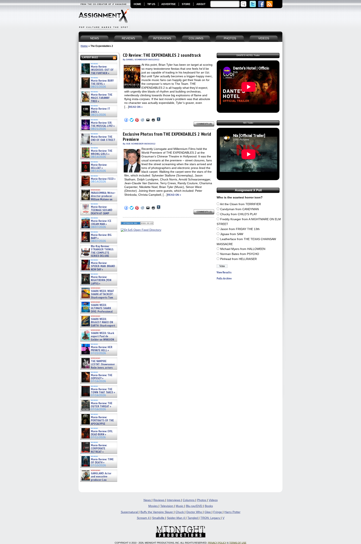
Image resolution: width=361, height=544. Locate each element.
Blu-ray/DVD (194, 506)
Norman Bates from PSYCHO (239, 254)
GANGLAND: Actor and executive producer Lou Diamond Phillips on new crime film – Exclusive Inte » (98, 480)
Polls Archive (224, 278)
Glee (208, 512)
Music (180, 506)
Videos (213, 500)
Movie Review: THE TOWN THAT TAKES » (103, 391)
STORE (186, 4)
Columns (189, 500)
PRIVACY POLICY (217, 542)
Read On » (136, 106)
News (148, 500)
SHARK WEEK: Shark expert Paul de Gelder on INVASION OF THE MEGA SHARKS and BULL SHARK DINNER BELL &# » (98, 341)
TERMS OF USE (237, 542)
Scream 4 (143, 518)
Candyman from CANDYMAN (239, 209)
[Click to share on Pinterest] (137, 120)
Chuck (180, 512)
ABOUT (200, 4)
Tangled (193, 518)
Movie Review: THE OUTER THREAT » (101, 405)
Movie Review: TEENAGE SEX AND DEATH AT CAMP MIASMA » (96, 211)
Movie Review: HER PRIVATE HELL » (101, 349)
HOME (137, 4)
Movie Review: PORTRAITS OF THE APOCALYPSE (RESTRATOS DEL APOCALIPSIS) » (97, 424)
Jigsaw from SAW (231, 234)
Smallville (158, 518)
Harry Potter (232, 512)
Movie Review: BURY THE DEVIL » (102, 82)
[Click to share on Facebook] (126, 120)
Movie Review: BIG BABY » (101, 236)
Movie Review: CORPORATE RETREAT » (99, 448)
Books (209, 506)
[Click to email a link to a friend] (148, 120)
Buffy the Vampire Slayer (157, 512)
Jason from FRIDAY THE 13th (240, 229)
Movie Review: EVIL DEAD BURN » (102, 433)
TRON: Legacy (210, 518)
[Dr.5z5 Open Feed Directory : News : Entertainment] (141, 229)
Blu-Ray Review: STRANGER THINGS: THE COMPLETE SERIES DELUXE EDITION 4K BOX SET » (97, 253)
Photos (202, 500)
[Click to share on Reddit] (142, 120)
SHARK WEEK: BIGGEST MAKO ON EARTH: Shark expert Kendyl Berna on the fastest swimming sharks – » (98, 326)
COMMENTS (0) (204, 124)
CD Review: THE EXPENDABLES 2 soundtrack (162, 55)
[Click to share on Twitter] (131, 120)
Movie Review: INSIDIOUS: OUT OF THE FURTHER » (102, 70)
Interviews (174, 500)
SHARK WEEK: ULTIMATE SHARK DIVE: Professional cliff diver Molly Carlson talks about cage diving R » (98, 312)
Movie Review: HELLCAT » (99, 166)
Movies (153, 506)
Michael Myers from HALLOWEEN (242, 249)
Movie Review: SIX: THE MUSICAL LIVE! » (103, 124)
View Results (224, 272)
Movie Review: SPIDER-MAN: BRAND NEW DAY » (103, 266)
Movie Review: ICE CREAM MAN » (101, 222)
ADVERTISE (168, 4)
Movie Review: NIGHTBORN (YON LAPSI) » (101, 280)
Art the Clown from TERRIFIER (240, 204)
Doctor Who (194, 512)
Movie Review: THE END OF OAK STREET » (103, 140)
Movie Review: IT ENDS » (100, 110)
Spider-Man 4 (176, 518)
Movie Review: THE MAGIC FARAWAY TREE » (101, 98)
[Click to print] (153, 120)
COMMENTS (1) (204, 212)
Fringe (218, 512)
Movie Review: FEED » (103, 178)
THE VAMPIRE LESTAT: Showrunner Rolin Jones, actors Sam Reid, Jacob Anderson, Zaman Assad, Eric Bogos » (98, 368)
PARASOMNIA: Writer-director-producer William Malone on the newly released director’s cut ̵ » (98, 199)
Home (84, 46)
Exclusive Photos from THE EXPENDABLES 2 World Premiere (167, 136)
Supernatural (130, 512)
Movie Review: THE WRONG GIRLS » (101, 152)
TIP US (151, 4)
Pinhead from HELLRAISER (238, 259)
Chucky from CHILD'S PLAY (238, 214)
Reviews (159, 500)
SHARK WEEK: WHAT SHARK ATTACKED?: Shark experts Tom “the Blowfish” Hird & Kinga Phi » (97, 297)
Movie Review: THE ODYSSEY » (101, 377)
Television (167, 506)
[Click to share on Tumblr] (158, 119)
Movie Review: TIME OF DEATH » (102, 461)
